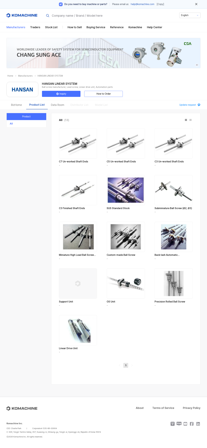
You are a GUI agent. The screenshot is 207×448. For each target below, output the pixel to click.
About (140, 407)
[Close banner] (196, 4)
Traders (35, 27)
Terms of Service (163, 407)
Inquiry (62, 93)
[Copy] (160, 4)
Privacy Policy (191, 407)
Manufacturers (16, 27)
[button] (199, 422)
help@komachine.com (142, 4)
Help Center (154, 27)
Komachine (135, 27)
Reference (117, 27)
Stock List (51, 27)
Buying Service (96, 27)
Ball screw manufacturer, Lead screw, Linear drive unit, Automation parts (77, 87)
